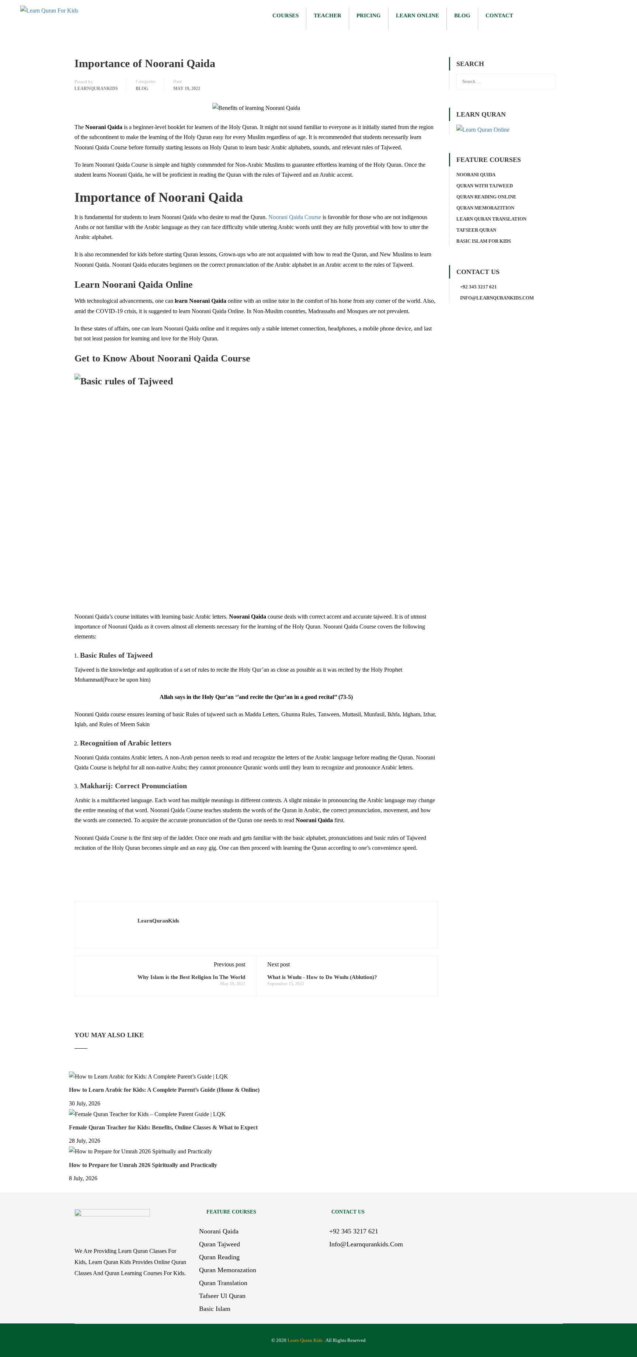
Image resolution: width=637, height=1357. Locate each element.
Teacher (327, 15)
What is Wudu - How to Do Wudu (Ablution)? (322, 977)
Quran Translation (223, 1283)
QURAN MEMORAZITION (485, 208)
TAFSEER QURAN (476, 230)
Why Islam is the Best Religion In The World (191, 977)
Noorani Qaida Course (294, 217)
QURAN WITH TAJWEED (484, 185)
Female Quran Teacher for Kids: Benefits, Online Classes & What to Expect (163, 1127)
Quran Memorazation (227, 1270)
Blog (462, 15)
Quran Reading (219, 1257)
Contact (499, 15)
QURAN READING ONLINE (486, 197)
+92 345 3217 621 (478, 287)
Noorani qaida (219, 1231)
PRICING (368, 15)
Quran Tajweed (219, 1244)
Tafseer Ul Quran (222, 1295)
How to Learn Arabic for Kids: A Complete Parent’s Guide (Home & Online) (164, 1090)
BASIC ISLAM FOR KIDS (483, 241)
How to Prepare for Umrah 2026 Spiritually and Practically (143, 1165)
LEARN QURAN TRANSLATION (491, 219)
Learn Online (417, 15)
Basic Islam (214, 1308)
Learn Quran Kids (305, 1340)
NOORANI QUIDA (475, 174)
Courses (285, 15)
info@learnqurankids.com (497, 298)
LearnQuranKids (96, 88)
